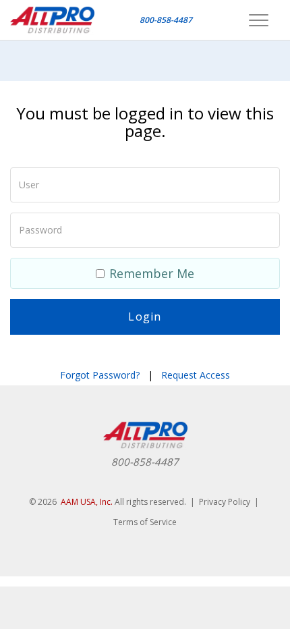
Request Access (195, 374)
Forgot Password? (100, 374)
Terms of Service (145, 522)
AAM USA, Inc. (87, 502)
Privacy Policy (224, 502)
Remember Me (151, 273)
